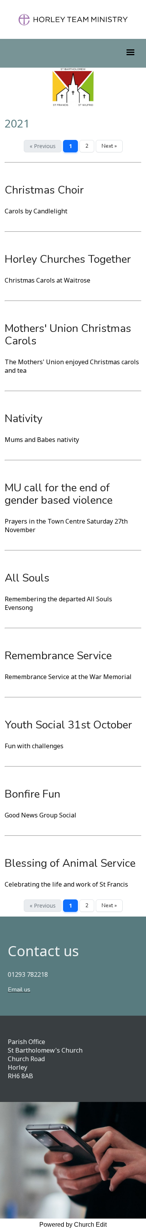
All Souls (27, 578)
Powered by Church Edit (73, 1224)
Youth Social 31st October (68, 725)
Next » (109, 146)
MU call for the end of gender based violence (59, 494)
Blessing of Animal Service (70, 863)
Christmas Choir (44, 190)
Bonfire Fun (32, 794)
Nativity (23, 418)
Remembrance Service (58, 655)
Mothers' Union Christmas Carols (68, 334)
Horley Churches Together (68, 259)
